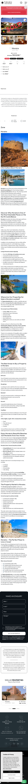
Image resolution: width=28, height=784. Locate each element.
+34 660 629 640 (21, 733)
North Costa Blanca (6, 190)
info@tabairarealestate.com (7, 733)
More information (7, 768)
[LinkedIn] (14, 743)
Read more (3, 88)
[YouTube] (17, 743)
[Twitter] (10, 743)
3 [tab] (17, 708)
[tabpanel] (14, 695)
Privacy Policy (22, 627)
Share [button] (24, 121)
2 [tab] (14, 708)
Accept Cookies (11, 771)
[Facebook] (6, 743)
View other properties (14, 12)
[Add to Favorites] (25, 20)
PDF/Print (15, 121)
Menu (26, 2)
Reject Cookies (11, 778)
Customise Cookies (11, 774)
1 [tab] (10, 708)
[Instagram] (21, 743)
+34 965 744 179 (21, 722)
